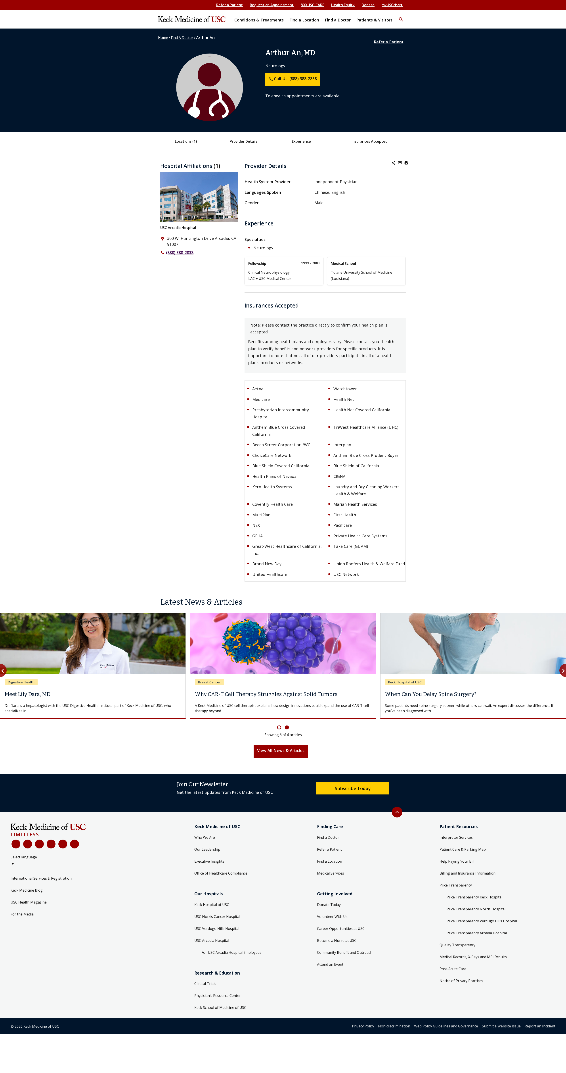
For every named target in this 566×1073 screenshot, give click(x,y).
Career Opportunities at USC (341, 928)
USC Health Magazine (29, 902)
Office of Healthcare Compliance (220, 873)
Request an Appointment (272, 4)
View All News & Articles (280, 750)
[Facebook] (16, 844)
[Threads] (74, 844)
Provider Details (243, 141)
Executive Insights (209, 861)
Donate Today (329, 904)
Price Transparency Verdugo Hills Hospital (482, 921)
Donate (368, 4)
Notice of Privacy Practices (461, 980)
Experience (301, 141)
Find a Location (329, 861)
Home (163, 37)
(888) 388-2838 (179, 252)
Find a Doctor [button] (338, 20)
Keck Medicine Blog (27, 890)
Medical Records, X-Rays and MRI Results (473, 956)
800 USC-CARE (312, 4)
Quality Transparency (457, 944)
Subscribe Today (353, 788)
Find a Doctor (328, 837)
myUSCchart (392, 4)
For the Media (22, 914)
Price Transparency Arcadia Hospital (477, 933)
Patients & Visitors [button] (374, 20)
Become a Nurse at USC (336, 940)
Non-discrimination (394, 1026)
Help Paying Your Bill (457, 861)
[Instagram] (62, 844)
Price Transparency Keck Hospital (474, 897)
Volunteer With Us (332, 916)
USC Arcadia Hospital (178, 227)
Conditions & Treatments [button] (259, 20)
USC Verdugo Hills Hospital (216, 928)
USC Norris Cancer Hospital (217, 916)
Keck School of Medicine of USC (220, 1007)
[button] (401, 16)
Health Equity (343, 4)
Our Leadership (207, 849)
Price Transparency (456, 885)
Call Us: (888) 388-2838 (293, 78)
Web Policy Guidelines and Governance (446, 1026)
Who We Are (204, 837)
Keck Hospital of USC (211, 904)
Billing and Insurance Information (467, 873)
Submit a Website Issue (501, 1026)
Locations (186, 141)
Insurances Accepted (370, 141)
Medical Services (330, 873)
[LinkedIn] (51, 844)
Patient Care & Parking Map (463, 849)
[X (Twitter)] (27, 844)
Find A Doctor (182, 37)
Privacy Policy (363, 1026)
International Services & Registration (41, 878)
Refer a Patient (229, 4)
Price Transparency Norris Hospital (476, 909)
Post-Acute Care (453, 968)
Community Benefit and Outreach (344, 952)
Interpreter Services (456, 837)
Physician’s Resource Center (217, 995)
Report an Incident (540, 1026)
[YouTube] (39, 844)
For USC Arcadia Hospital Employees (231, 952)
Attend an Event (330, 964)
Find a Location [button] (304, 20)
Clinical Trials (205, 983)
